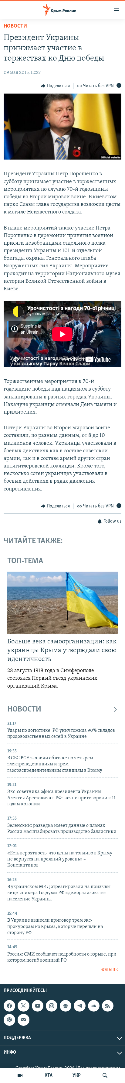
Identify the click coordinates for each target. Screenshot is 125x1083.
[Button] (55, 86)
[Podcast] (9, 1019)
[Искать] (105, 1075)
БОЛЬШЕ (109, 970)
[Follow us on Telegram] (79, 1006)
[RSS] (107, 1006)
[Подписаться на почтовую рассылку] (23, 1019)
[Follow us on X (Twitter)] (23, 1006)
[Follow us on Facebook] (9, 1006)
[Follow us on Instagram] (51, 1006)
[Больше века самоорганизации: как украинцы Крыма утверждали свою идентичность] (62, 603)
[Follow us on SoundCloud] (94, 1006)
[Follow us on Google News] (65, 1006)
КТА (48, 1075)
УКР (77, 1075)
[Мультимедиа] (20, 1075)
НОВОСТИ (24, 709)
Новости (15, 26)
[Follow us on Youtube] (37, 1006)
